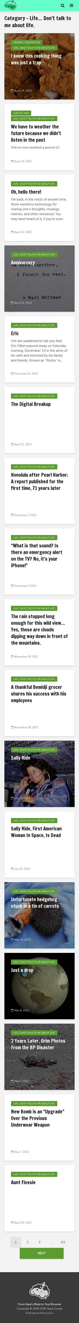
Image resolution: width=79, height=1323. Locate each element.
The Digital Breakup (31, 404)
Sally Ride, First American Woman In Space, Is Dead (36, 832)
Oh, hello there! (26, 192)
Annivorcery (23, 262)
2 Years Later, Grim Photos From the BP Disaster (38, 1044)
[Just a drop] (39, 985)
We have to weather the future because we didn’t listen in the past (36, 133)
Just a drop (22, 970)
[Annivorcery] (39, 278)
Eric (15, 333)
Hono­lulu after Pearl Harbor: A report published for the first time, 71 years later (39, 481)
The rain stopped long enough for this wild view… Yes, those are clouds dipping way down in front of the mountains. (39, 629)
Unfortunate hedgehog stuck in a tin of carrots (35, 902)
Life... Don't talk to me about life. (34, 48)
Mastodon (46, 1313)
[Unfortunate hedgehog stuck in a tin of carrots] (39, 915)
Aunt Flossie (23, 1182)
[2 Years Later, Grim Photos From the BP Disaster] (39, 1056)
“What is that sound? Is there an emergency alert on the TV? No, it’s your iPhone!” (36, 555)
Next (42, 1253)
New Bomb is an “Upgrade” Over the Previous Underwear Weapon (37, 1118)
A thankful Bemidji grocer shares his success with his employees (38, 694)
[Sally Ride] (39, 773)
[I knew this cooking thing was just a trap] (39, 66)
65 (63, 1242)
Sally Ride (20, 758)
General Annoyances (26, 42)
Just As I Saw (21, 113)
